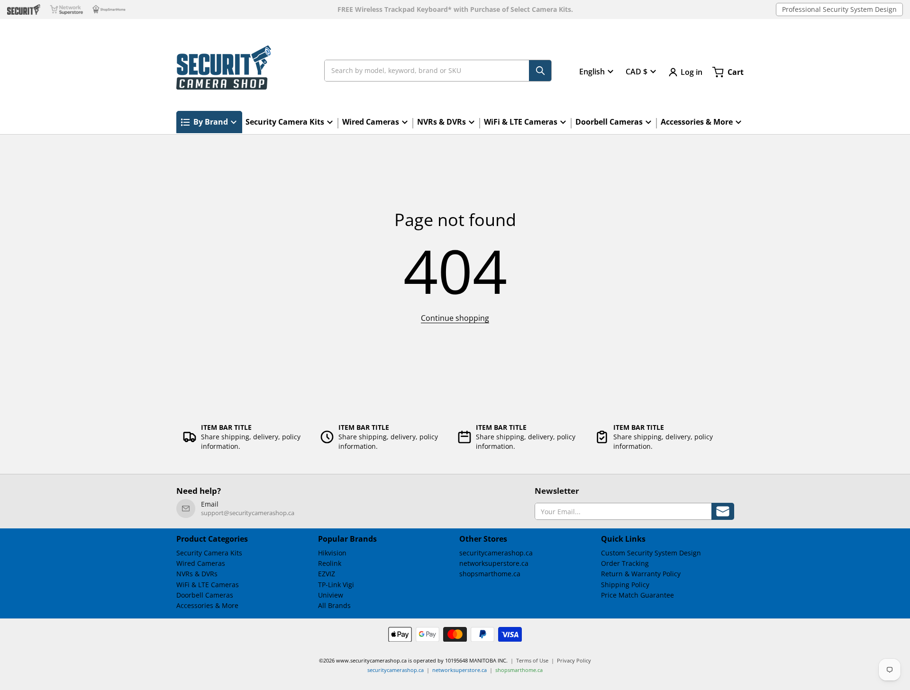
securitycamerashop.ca (496, 552)
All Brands (334, 605)
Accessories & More (207, 605)
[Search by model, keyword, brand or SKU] (540, 71)
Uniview (330, 594)
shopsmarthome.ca (489, 573)
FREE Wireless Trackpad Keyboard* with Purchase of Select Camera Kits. (455, 9)
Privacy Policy (574, 660)
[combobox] (438, 70)
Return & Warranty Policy (641, 573)
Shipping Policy (625, 584)
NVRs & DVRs (197, 573)
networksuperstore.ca (493, 563)
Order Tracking (625, 563)
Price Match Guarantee (637, 594)
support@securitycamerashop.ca (247, 512)
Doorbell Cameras (204, 594)
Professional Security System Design (839, 9)
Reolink (329, 563)
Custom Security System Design (651, 552)
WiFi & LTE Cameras (207, 584)
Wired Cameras (200, 563)
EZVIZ (326, 573)
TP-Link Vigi (336, 584)
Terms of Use (532, 660)
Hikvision (332, 552)
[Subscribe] (722, 511)
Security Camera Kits (209, 552)
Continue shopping (455, 318)
